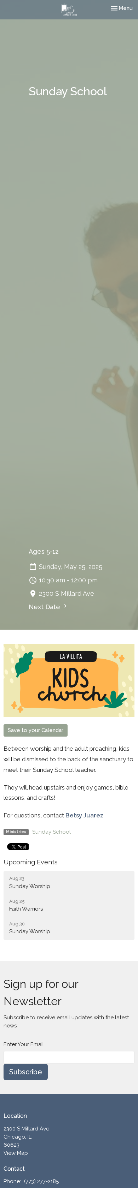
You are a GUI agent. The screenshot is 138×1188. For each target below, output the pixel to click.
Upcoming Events (31, 862)
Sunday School (51, 832)
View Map (16, 1153)
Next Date (45, 607)
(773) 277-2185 (41, 1181)
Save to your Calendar (35, 730)
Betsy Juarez (84, 815)
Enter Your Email (24, 1044)
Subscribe (25, 1072)
